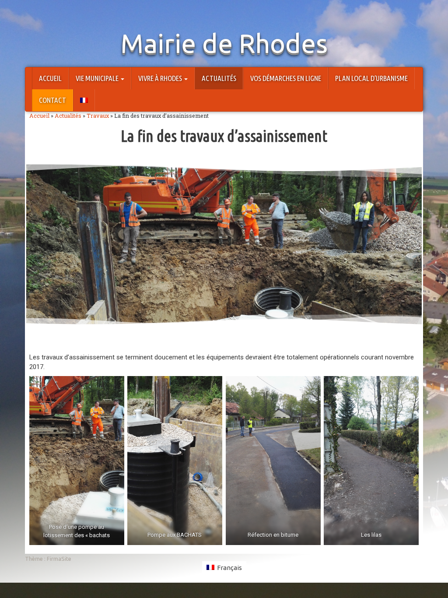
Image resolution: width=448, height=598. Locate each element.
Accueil (50, 78)
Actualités (219, 78)
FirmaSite (59, 559)
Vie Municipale (98, 78)
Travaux (98, 115)
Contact (52, 100)
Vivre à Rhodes (160, 78)
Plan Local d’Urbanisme (371, 78)
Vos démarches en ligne (285, 78)
